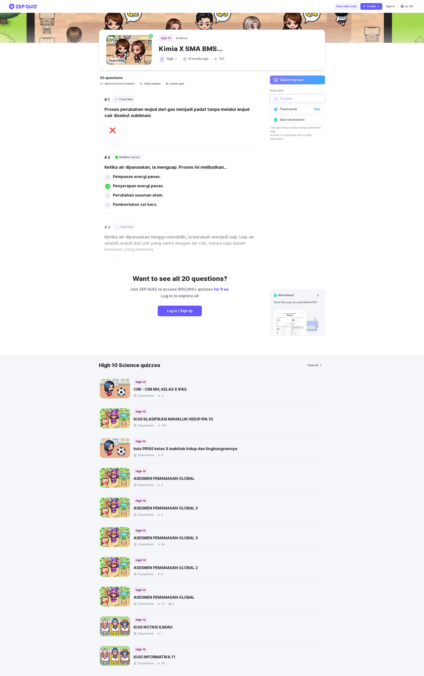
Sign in (390, 6)
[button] (297, 312)
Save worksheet (292, 119)
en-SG (409, 6)
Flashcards (300, 109)
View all (312, 365)
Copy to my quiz (292, 79)
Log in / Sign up (180, 311)
